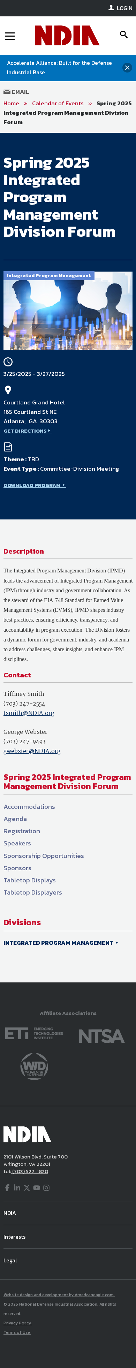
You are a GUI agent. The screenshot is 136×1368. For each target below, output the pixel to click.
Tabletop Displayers (32, 892)
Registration (21, 831)
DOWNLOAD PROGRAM (32, 485)
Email (19, 91)
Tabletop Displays (29, 880)
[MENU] (10, 36)
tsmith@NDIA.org (28, 713)
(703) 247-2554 (24, 704)
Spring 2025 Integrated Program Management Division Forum (67, 113)
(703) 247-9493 (24, 741)
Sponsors (17, 868)
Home (11, 103)
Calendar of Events (58, 103)
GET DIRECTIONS (25, 431)
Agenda (15, 819)
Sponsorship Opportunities (43, 856)
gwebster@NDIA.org (31, 751)
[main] (68, 557)
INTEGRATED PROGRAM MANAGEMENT (58, 942)
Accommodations (29, 806)
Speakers (17, 843)
